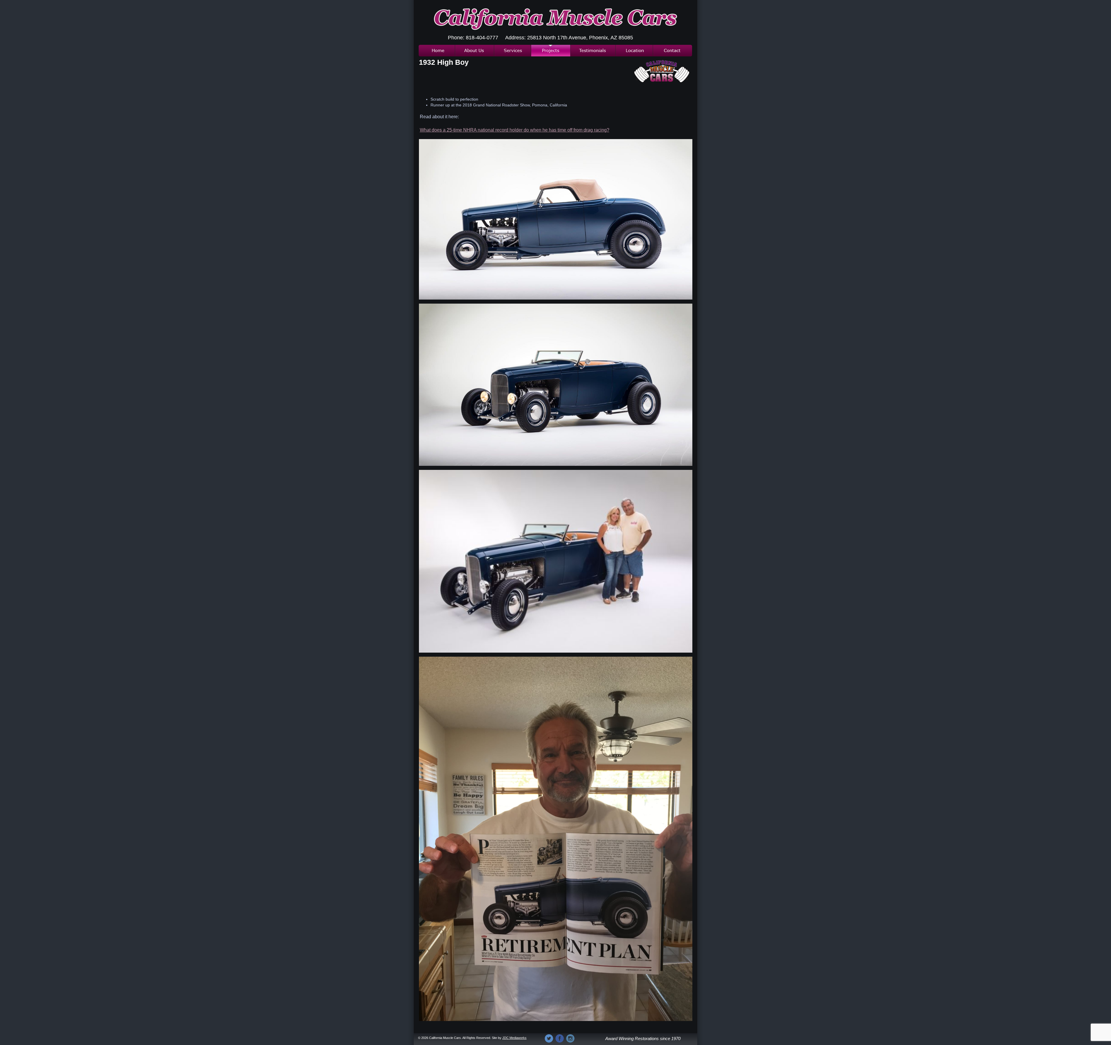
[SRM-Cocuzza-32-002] (555, 219)
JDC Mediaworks (514, 1038)
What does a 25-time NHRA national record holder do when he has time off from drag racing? (514, 130)
